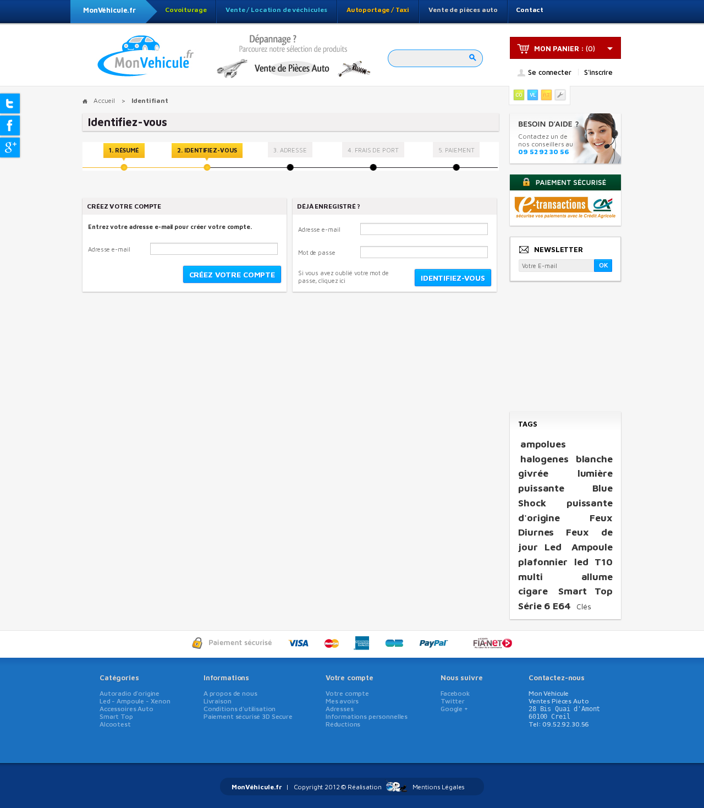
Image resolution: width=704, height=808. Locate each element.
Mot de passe (317, 252)
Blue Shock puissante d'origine (565, 502)
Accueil (104, 100)
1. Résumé (124, 150)
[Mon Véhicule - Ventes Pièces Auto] (145, 56)
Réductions (343, 724)
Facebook (455, 693)
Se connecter (549, 73)
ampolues (543, 444)
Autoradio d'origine (130, 693)
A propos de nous (230, 693)
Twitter (453, 701)
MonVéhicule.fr (109, 10)
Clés (583, 606)
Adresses (340, 709)
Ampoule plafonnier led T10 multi (565, 561)
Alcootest (115, 724)
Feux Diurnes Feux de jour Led (565, 532)
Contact (529, 10)
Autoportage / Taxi (377, 10)
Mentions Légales (439, 787)
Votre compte (349, 677)
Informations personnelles (367, 716)
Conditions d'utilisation (240, 709)
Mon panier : (559, 48)
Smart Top (116, 716)
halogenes (544, 459)
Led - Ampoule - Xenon (135, 701)
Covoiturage (185, 10)
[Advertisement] (565, 347)
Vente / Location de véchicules (276, 10)
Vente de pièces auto (463, 10)
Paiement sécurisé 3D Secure (248, 716)
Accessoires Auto (126, 709)
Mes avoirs (342, 701)
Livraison (218, 701)
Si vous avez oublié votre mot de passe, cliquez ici (343, 276)
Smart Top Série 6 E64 (565, 598)
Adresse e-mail (109, 249)
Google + (454, 709)
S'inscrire (598, 72)
